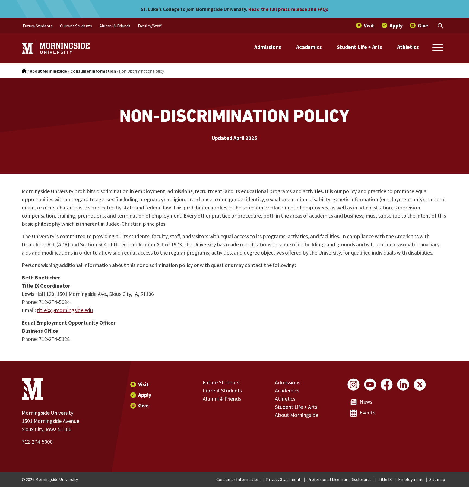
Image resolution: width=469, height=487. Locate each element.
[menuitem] (38, 26)
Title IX (385, 479)
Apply (144, 394)
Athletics (408, 46)
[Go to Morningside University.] (24, 71)
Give (143, 405)
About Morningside (296, 414)
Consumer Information (237, 479)
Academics (309, 46)
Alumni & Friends (222, 398)
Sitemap (437, 479)
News (366, 401)
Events (367, 412)
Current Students (222, 390)
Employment (410, 479)
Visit (143, 384)
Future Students (221, 382)
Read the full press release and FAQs (288, 9)
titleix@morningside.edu (65, 310)
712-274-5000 (37, 441)
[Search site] (437, 48)
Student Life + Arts (359, 46)
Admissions (267, 46)
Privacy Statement (283, 479)
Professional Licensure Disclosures (339, 479)
